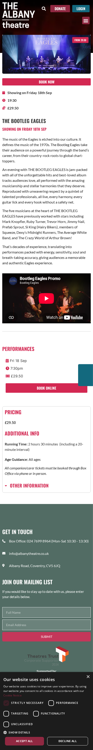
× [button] (88, 677)
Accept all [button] (24, 741)
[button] (43, 8)
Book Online (46, 388)
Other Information (29, 485)
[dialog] (46, 711)
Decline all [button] (67, 741)
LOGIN (81, 8)
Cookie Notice (12, 695)
